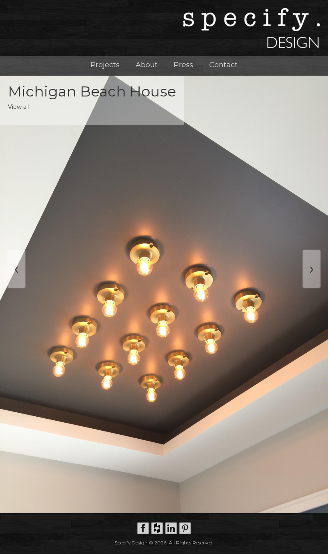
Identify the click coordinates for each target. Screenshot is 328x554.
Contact (223, 64)
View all (18, 106)
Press (183, 64)
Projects (105, 64)
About (147, 64)
